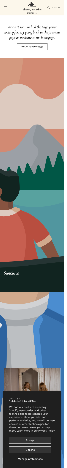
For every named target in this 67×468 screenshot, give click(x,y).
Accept (30, 440)
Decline (30, 449)
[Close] (56, 372)
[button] (5, 8)
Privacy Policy (46, 430)
